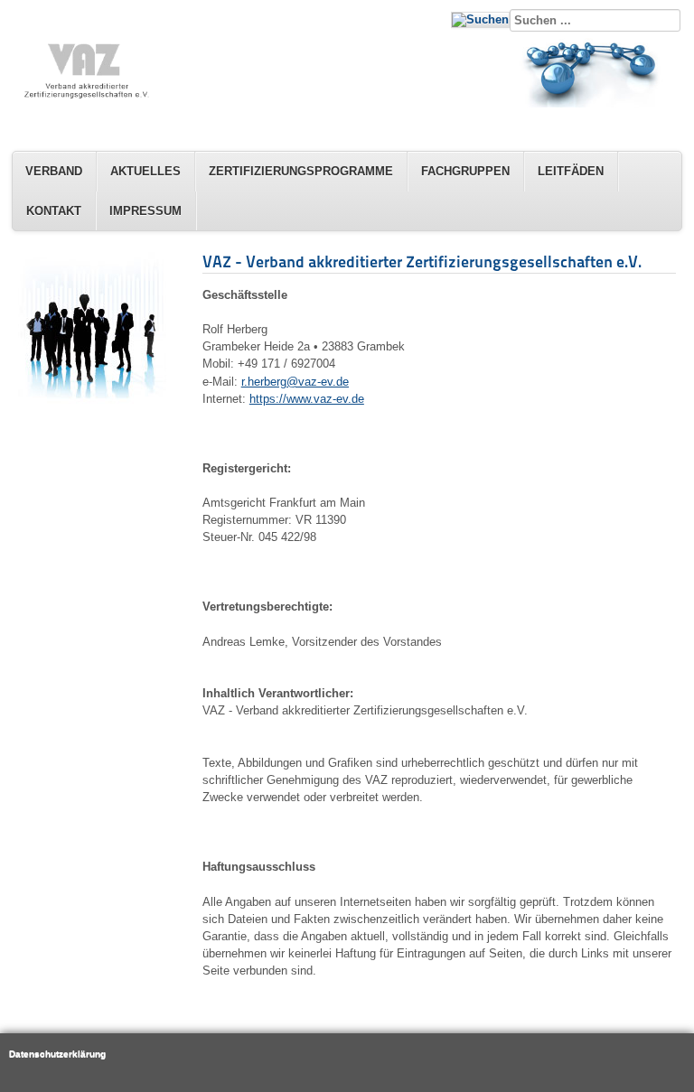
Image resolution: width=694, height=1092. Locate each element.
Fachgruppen (465, 171)
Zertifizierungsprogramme (301, 171)
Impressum (145, 211)
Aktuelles (145, 171)
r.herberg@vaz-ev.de (295, 381)
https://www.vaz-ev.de (306, 399)
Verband (53, 171)
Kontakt (53, 211)
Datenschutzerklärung (57, 1054)
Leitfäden (571, 171)
